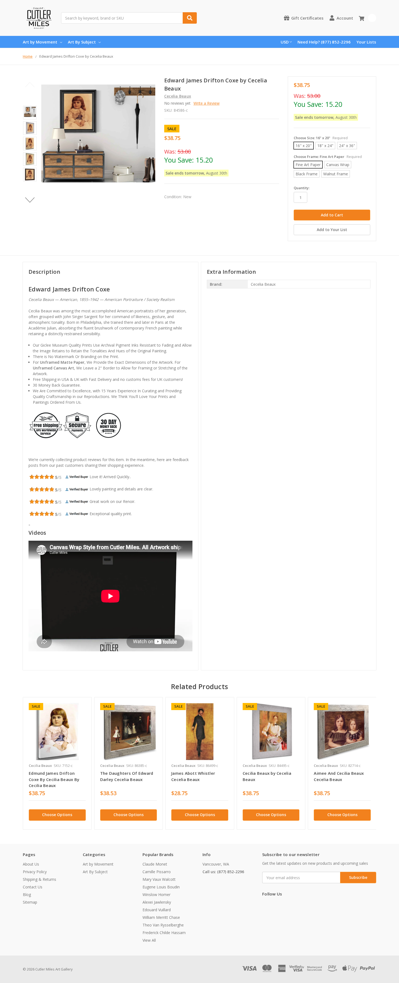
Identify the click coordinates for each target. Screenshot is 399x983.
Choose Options (57, 814)
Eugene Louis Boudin (161, 886)
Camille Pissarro (156, 871)
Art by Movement (40, 42)
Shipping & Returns (39, 879)
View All (149, 940)
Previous (30, 84)
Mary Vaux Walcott (159, 879)
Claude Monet (154, 864)
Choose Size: (321, 137)
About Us (31, 864)
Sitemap (30, 902)
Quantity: (301, 187)
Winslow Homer (156, 894)
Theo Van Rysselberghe (163, 925)
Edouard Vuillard (156, 909)
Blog (27, 894)
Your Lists (366, 42)
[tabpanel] (57, 763)
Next (30, 199)
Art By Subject (82, 42)
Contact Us (32, 886)
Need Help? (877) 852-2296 (324, 42)
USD (285, 42)
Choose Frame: (328, 156)
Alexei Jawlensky (156, 902)
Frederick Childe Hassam (164, 932)
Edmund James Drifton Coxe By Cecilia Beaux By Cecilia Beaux (54, 779)
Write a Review (207, 103)
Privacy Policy (35, 871)
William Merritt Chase (161, 917)
